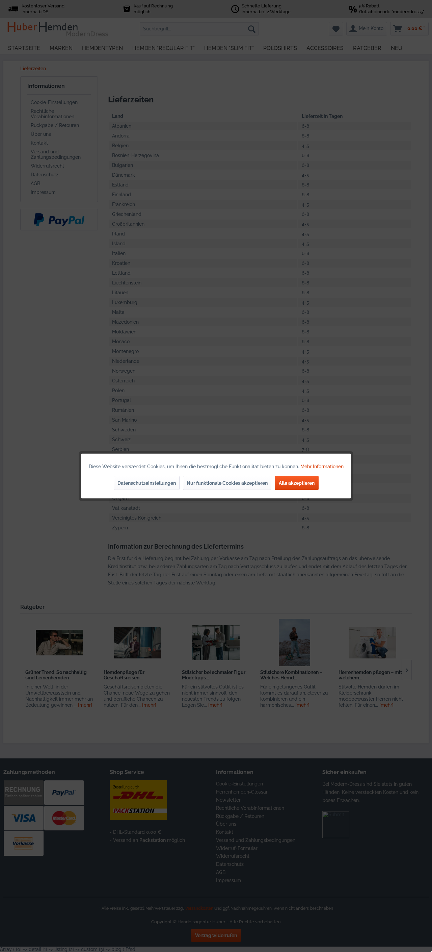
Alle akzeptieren (297, 483)
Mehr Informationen (322, 466)
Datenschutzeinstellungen (146, 483)
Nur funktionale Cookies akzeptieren (227, 483)
